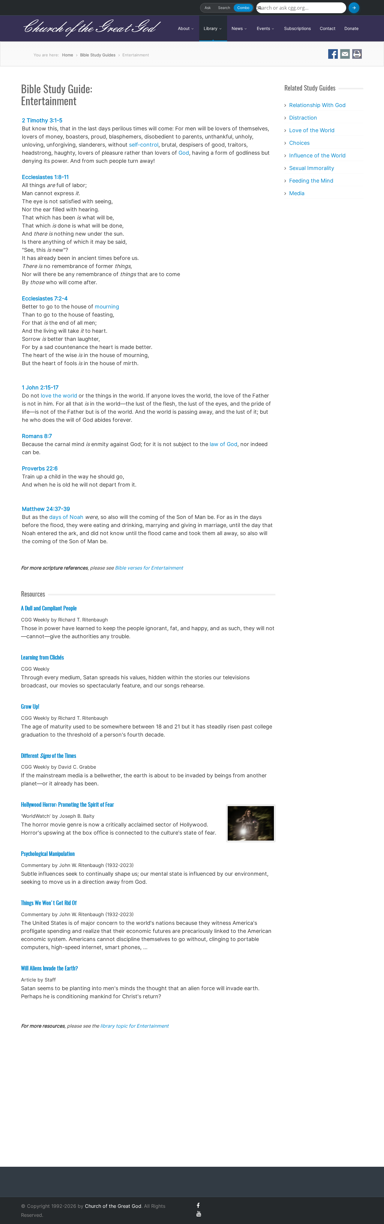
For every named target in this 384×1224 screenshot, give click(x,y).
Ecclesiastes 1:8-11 (45, 177)
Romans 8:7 (37, 436)
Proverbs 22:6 (40, 468)
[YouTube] (198, 1214)
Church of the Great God (87, 28)
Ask (208, 7)
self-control (143, 144)
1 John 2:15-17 (40, 387)
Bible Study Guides (98, 54)
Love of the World (311, 130)
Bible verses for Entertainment (149, 568)
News (238, 28)
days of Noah (66, 517)
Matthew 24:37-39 (46, 509)
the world (65, 395)
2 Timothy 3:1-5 (42, 120)
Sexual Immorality (311, 168)
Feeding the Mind (311, 180)
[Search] (354, 7)
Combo (243, 7)
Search (224, 7)
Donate (351, 28)
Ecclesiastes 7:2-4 (45, 298)
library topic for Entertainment (134, 1026)
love (46, 395)
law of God (223, 444)
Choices (299, 143)
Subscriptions (297, 28)
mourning (107, 306)
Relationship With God (317, 105)
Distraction (303, 118)
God (183, 153)
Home (67, 54)
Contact (327, 28)
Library (211, 28)
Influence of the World (317, 155)
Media (296, 193)
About (184, 28)
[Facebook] (198, 1205)
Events (264, 28)
